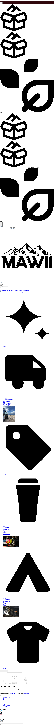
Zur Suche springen (12, 0)
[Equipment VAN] (9, 421)
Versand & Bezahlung (6, 705)
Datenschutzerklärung (6, 697)
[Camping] (11, 616)
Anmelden (2, 288)
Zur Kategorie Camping (6, 599)
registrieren (4, 289)
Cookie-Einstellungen (6, 700)
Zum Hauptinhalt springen (4, 0)
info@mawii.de (26, 693)
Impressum (4, 698)
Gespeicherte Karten (25, 290)
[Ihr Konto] (1, 285)
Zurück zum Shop (3, 690)
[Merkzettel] (1, 283)
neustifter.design (10, 719)
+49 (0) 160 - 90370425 (13, 693)
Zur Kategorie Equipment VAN (8, 399)
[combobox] (5, 228)
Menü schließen (4, 286)
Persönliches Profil (7, 290)
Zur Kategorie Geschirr (6, 527)
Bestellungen (16, 290)
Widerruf (4, 704)
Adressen (12, 290)
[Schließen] (1, 3)
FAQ (3, 707)
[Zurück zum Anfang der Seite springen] (1, 721)
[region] (27, 2)
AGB (3, 699)
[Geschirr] (11, 546)
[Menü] (1, 223)
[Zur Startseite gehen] (26, 281)
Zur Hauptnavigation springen (21, 0)
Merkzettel (20, 290)
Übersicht (2, 290)
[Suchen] (1, 225)
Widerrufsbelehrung (6, 703)
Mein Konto (5, 706)
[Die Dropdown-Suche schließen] (14, 228)
